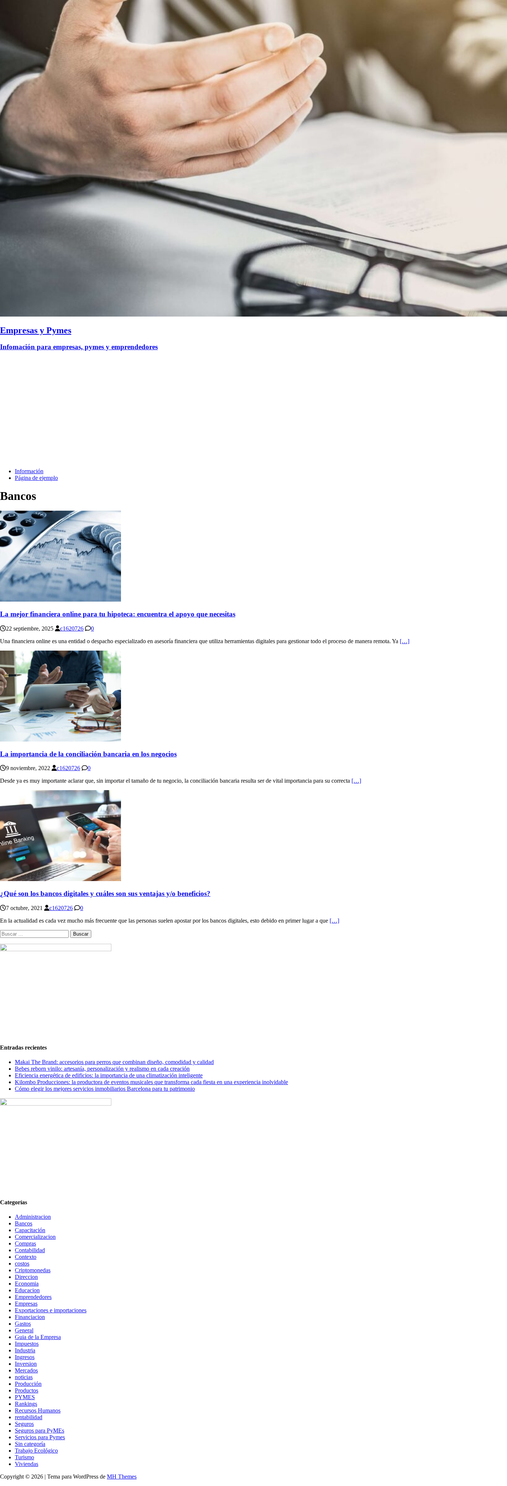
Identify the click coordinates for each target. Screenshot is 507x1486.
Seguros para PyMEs (39, 1430)
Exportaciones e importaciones (50, 1310)
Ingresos (25, 1357)
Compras (25, 1243)
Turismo (24, 1457)
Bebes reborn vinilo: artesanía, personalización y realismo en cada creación (102, 1069)
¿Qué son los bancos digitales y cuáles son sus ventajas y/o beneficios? (105, 893)
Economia (27, 1283)
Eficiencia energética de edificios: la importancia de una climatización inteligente (109, 1075)
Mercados (26, 1370)
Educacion (27, 1290)
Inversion (26, 1364)
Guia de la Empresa (38, 1337)
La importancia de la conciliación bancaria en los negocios (88, 754)
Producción (28, 1384)
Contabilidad (30, 1250)
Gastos (23, 1323)
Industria (25, 1350)
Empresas (26, 1303)
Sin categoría (30, 1444)
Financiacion (30, 1317)
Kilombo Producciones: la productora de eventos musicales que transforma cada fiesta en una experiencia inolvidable (151, 1082)
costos (22, 1263)
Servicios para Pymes (40, 1437)
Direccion (26, 1277)
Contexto (25, 1257)
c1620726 (72, 628)
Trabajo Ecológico (36, 1450)
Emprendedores (33, 1297)
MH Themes (122, 1476)
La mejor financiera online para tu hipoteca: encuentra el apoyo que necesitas (117, 614)
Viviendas (26, 1464)
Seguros (24, 1424)
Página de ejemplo (36, 478)
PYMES (25, 1397)
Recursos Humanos (37, 1410)
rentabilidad (28, 1417)
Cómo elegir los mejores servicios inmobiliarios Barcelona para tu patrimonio (105, 1089)
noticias (24, 1377)
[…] (404, 641)
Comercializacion (35, 1237)
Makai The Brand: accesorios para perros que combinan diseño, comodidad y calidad (114, 1062)
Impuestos (27, 1344)
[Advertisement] (253, 410)
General (24, 1330)
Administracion (33, 1217)
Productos (26, 1390)
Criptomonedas (32, 1270)
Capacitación (30, 1230)
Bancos (23, 1223)
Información (29, 471)
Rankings (26, 1404)
